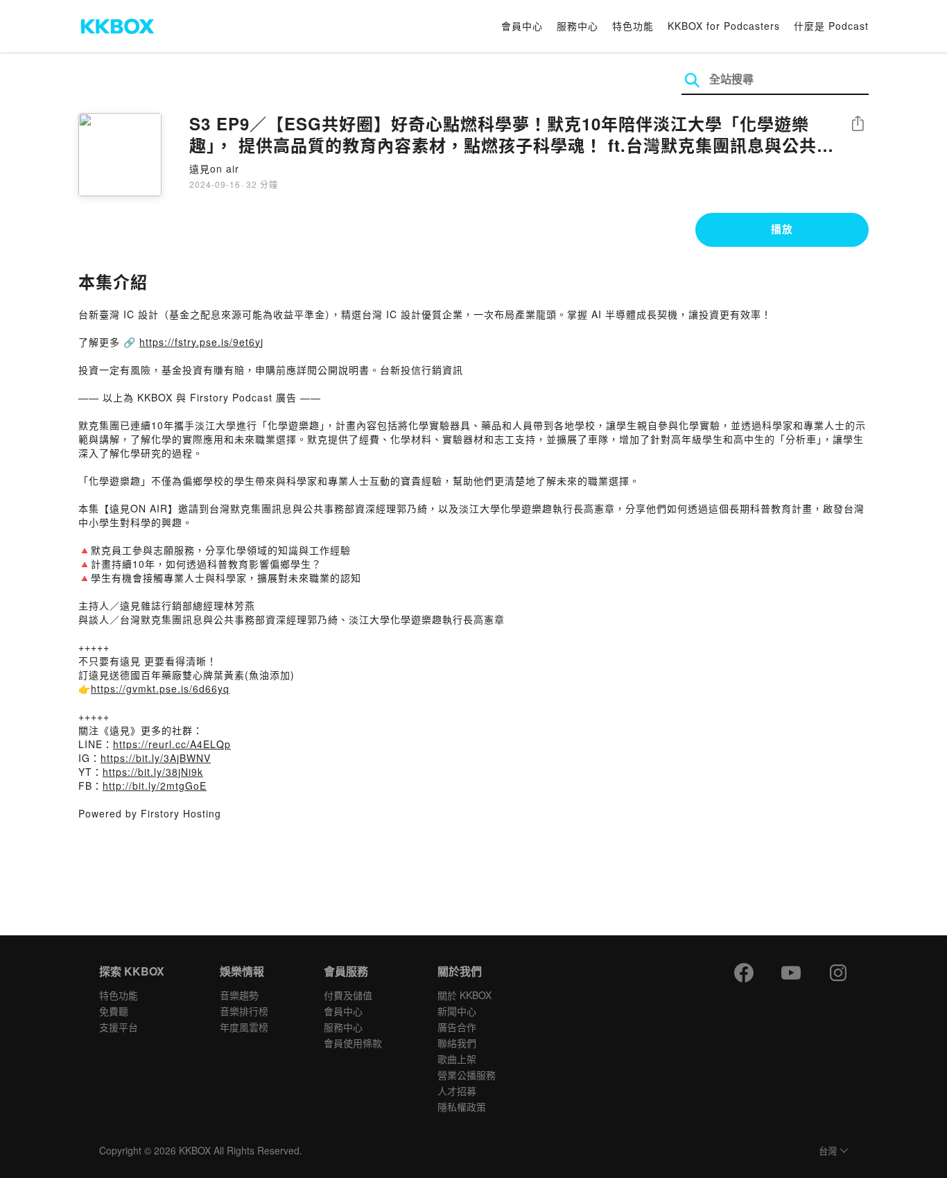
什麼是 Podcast (831, 26)
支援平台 (118, 1027)
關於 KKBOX (464, 995)
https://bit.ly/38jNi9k (153, 772)
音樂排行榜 (244, 1011)
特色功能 (633, 26)
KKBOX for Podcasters (724, 26)
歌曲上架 (456, 1059)
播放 (782, 228)
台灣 (828, 1151)
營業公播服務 (466, 1075)
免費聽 (113, 1011)
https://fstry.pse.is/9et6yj (201, 342)
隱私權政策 (461, 1107)
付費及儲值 (348, 995)
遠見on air (214, 168)
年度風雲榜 (244, 1027)
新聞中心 (456, 1011)
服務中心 (577, 26)
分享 (858, 124)
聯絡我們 (456, 1043)
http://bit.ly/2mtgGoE (155, 785)
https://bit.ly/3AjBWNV (156, 758)
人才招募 (456, 1091)
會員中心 (522, 26)
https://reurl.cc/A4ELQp (172, 744)
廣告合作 (456, 1027)
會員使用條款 (353, 1043)
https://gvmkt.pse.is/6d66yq (160, 688)
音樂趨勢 (239, 995)
